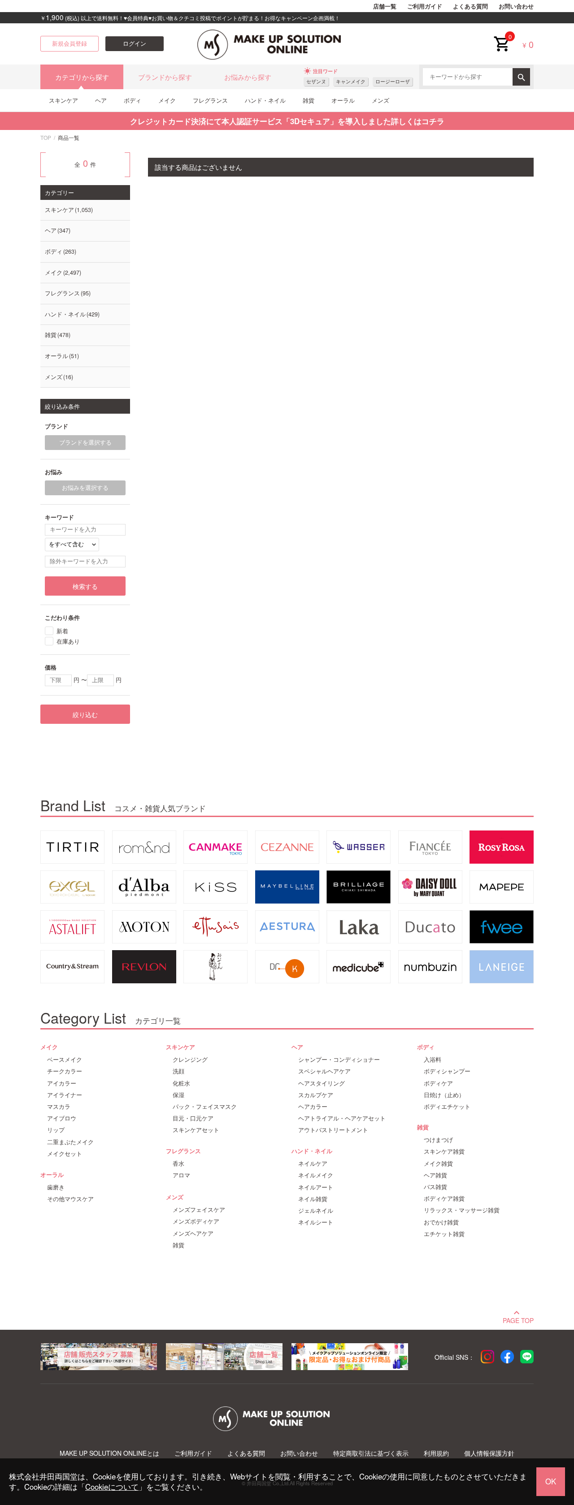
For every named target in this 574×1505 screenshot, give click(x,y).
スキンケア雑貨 (444, 1151)
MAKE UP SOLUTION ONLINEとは (109, 1453)
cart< (501, 37)
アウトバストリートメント (333, 1130)
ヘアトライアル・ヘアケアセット (342, 1118)
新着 (62, 631)
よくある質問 (470, 6)
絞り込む (85, 714)
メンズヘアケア (193, 1233)
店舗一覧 (384, 6)
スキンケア (63, 100)
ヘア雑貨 (435, 1175)
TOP (45, 137)
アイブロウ (61, 1118)
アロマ (181, 1175)
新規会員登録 (69, 43)
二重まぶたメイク (70, 1142)
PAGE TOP (518, 1319)
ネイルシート (315, 1222)
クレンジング (190, 1059)
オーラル (343, 100)
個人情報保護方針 (489, 1453)
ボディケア (438, 1083)
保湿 (178, 1095)
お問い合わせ (516, 6)
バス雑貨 (435, 1187)
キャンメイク (350, 81)
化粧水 (181, 1083)
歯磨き (56, 1187)
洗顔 (178, 1071)
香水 (178, 1163)
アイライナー (64, 1095)
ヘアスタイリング (321, 1083)
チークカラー (64, 1071)
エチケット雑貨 (444, 1234)
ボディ (132, 100)
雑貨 (308, 100)
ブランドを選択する (85, 442)
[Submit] (521, 77)
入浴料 (432, 1059)
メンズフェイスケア (199, 1210)
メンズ (380, 100)
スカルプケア (315, 1095)
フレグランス (210, 100)
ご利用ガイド (424, 6)
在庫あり (68, 641)
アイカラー (61, 1083)
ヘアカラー (312, 1107)
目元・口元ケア (193, 1118)
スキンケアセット (196, 1130)
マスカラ (58, 1107)
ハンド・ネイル (265, 100)
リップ (56, 1130)
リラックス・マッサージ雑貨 (462, 1210)
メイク (167, 100)
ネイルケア (312, 1163)
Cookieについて (112, 1486)
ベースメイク (64, 1059)
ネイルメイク (315, 1175)
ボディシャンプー (447, 1071)
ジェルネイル (315, 1211)
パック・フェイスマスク (205, 1107)
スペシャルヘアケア (324, 1071)
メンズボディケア (196, 1221)
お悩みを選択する (85, 488)
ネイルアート (315, 1187)
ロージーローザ (392, 81)
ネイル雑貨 (312, 1199)
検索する (85, 586)
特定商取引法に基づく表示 (371, 1453)
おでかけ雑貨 (441, 1222)
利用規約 (436, 1453)
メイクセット (64, 1154)
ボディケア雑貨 (444, 1198)
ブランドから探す (165, 77)
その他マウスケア (70, 1199)
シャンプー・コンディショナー (339, 1059)
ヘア (101, 100)
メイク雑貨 (438, 1163)
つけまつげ (438, 1140)
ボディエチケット (447, 1107)
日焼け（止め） (444, 1095)
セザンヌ (316, 81)
